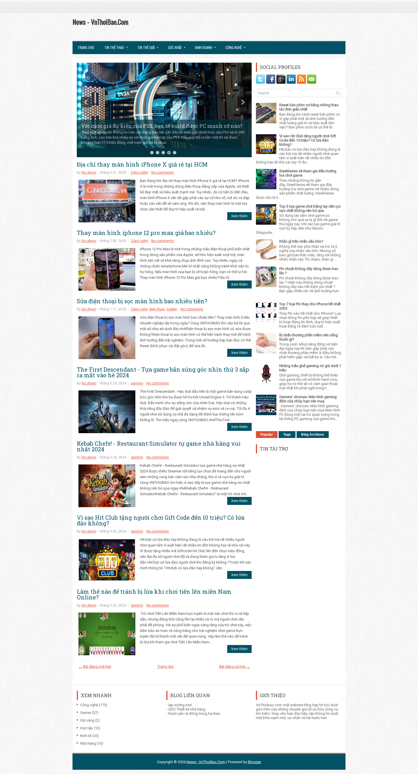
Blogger (254, 762)
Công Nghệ (235, 47)
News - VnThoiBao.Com (101, 22)
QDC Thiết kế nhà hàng (186, 709)
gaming (137, 383)
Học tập (86, 728)
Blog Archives (312, 435)
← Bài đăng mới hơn (94, 666)
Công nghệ (139, 173)
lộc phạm (89, 173)
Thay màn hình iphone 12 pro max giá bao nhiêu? (146, 233)
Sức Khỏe (176, 47)
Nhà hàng (88, 743)
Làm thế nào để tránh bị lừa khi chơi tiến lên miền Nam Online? (154, 594)
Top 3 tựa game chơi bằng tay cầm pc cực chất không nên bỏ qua (310, 208)
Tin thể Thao (116, 47)
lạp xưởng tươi (180, 705)
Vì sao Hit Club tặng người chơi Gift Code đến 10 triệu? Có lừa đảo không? (160, 520)
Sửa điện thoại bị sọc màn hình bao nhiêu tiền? (142, 301)
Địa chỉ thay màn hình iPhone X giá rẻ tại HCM (142, 164)
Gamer (85, 712)
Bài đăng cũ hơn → (234, 666)
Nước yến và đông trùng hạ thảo (194, 713)
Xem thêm (239, 216)
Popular (266, 435)
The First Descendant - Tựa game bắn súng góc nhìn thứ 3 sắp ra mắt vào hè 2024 (163, 372)
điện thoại (157, 309)
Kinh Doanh (205, 47)
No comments (162, 173)
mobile (171, 309)
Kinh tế (85, 736)
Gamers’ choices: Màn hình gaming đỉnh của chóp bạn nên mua (308, 399)
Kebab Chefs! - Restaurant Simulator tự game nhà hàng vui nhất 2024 (159, 446)
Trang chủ (86, 47)
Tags (287, 435)
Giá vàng (87, 720)
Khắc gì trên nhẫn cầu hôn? (301, 241)
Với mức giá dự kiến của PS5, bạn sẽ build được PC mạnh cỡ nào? (162, 125)
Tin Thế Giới (147, 47)
